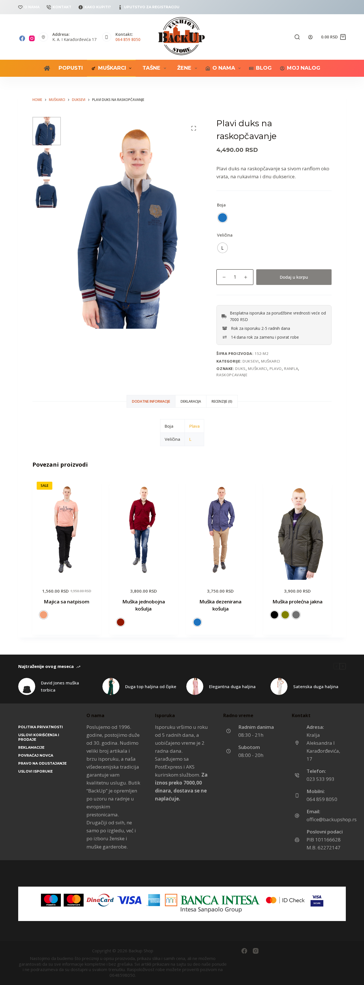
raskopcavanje (231, 374)
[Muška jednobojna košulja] (143, 528)
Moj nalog (303, 68)
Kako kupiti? (97, 7)
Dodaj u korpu (294, 277)
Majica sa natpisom (66, 601)
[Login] (310, 37)
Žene (184, 68)
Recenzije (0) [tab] (222, 401)
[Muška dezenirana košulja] (220, 528)
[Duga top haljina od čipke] (110, 686)
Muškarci (112, 68)
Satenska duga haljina (315, 686)
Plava (194, 426)
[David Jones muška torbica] (26, 686)
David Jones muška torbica (60, 686)
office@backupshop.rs (332, 819)
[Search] (297, 37)
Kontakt (62, 7)
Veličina (225, 235)
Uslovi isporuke (35, 771)
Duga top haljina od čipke (150, 686)
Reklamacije (31, 747)
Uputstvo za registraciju (151, 7)
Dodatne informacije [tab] (151, 401)
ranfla (291, 368)
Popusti (71, 68)
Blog (264, 68)
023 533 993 (320, 779)
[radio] (223, 218)
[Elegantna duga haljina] (194, 686)
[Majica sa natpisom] (66, 528)
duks (240, 368)
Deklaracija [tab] (191, 401)
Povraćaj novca (35, 755)
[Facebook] (22, 38)
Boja (221, 205)
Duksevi (251, 361)
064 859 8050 (127, 39)
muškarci (257, 368)
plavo (276, 368)
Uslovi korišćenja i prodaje (38, 737)
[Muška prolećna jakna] (297, 528)
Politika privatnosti (40, 727)
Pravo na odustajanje (42, 763)
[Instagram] (32, 38)
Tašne (151, 68)
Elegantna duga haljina (232, 686)
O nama (32, 7)
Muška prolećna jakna (297, 601)
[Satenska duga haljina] (279, 686)
